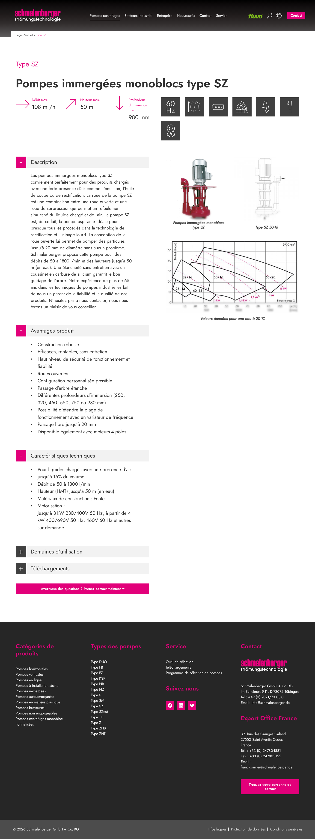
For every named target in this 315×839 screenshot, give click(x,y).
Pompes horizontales (32, 669)
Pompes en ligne (29, 680)
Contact (205, 15)
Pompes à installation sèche (37, 685)
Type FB (97, 667)
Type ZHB (98, 728)
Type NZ (97, 689)
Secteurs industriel (138, 15)
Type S (96, 695)
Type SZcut (99, 711)
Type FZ (97, 672)
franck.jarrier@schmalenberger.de (266, 767)
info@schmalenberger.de (271, 702)
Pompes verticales (29, 674)
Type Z (96, 722)
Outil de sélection (179, 661)
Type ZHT (98, 733)
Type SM (97, 700)
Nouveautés (186, 15)
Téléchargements (178, 667)
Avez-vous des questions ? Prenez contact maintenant (82, 588)
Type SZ (97, 706)
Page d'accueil (24, 35)
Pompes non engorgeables (36, 713)
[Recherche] (269, 15)
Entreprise (164, 15)
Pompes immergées (31, 691)
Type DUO (99, 661)
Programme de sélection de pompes (194, 672)
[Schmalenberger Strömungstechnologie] (38, 15)
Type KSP (98, 678)
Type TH (97, 717)
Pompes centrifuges (105, 15)
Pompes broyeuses (30, 707)
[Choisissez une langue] (279, 15)
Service (221, 15)
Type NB (97, 684)
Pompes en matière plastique (38, 702)
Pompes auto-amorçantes (35, 696)
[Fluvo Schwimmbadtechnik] (255, 16)
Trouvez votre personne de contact (270, 786)
